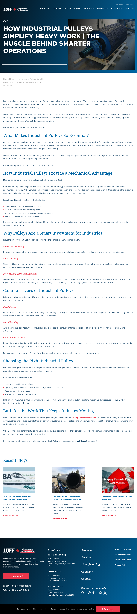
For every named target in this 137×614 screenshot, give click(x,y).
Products (86, 550)
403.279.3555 (53, 558)
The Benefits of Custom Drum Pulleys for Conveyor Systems (66, 497)
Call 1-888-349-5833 (16, 589)
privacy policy (88, 609)
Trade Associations (123, 555)
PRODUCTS (89, 9)
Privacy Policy (121, 565)
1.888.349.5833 (54, 575)
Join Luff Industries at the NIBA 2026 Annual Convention (18, 497)
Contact (129, 9)
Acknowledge (108, 609)
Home (6, 79)
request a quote (16, 576)
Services (57, 9)
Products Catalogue (123, 549)
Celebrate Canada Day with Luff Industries (117, 497)
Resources (116, 9)
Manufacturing (72, 9)
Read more (9, 515)
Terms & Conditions (123, 560)
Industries (102, 9)
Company (44, 9)
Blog (12, 79)
